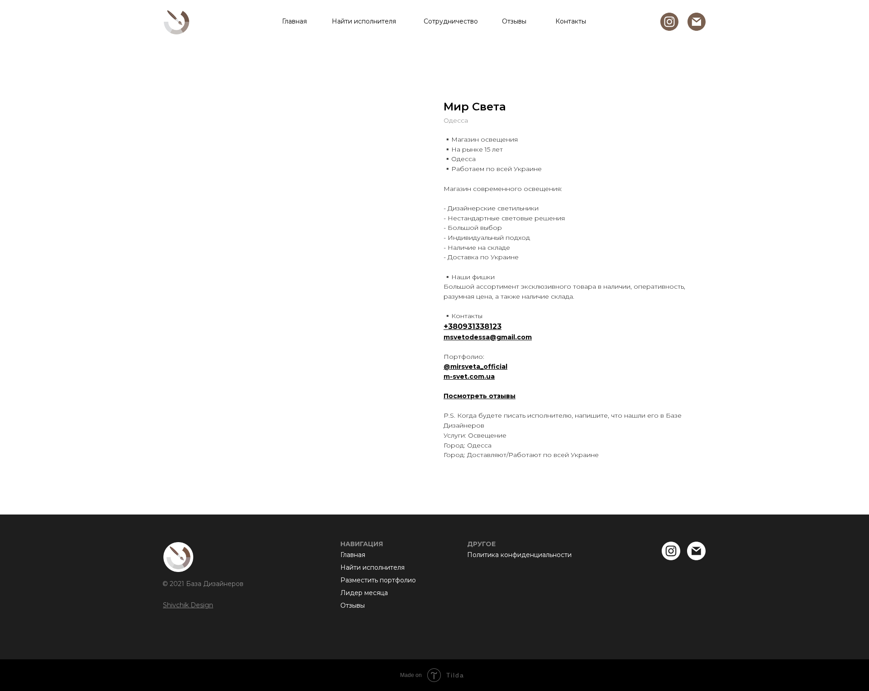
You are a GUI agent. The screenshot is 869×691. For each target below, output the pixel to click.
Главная (294, 21)
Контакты (570, 21)
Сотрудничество (451, 21)
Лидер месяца (364, 593)
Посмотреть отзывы (480, 396)
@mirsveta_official (475, 366)
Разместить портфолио (378, 580)
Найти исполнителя (364, 21)
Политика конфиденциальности (519, 555)
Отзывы (514, 21)
